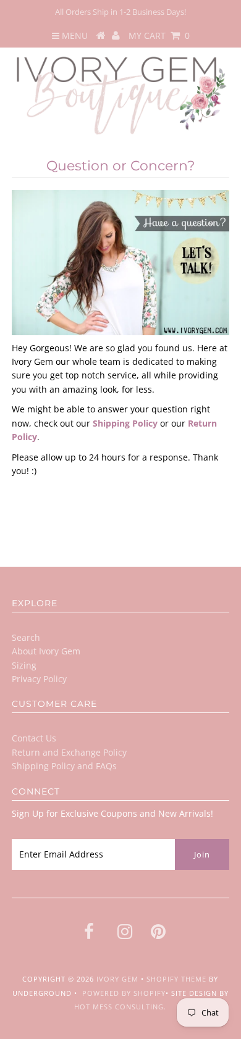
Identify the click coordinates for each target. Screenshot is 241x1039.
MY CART (159, 35)
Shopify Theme (176, 978)
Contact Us (34, 738)
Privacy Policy (39, 679)
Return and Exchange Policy (69, 752)
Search (26, 637)
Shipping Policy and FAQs (64, 766)
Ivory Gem (117, 978)
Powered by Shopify (124, 993)
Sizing (24, 665)
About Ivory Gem (46, 651)
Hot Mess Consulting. (120, 1006)
